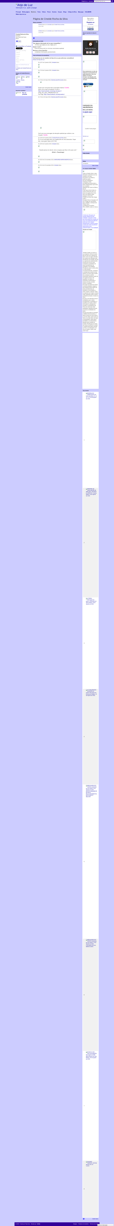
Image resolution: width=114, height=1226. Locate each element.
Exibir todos (28, 87)
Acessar (91, 1)
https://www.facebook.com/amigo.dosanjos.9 (49, 91)
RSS (34, 38)
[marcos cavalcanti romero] (18, 78)
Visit (85, 136)
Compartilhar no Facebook (24, 46)
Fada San (27, 1224)
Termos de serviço (94, 1224)
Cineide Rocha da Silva (59, 24)
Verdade (40, 24)
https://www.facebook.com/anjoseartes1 (54, 94)
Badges (75, 1224)
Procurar (112, 1)
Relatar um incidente (83, 1224)
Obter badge (95, 165)
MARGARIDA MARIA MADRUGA (62, 159)
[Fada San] (18, 83)
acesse (91, 24)
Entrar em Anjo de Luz (39, 59)
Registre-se (85, 1)
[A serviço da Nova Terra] (90, 96)
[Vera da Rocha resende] (23, 78)
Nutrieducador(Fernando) (57, 80)
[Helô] (28, 78)
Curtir (19, 41)
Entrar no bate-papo (102, 1225)
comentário (49, 24)
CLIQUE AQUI (87, 112)
